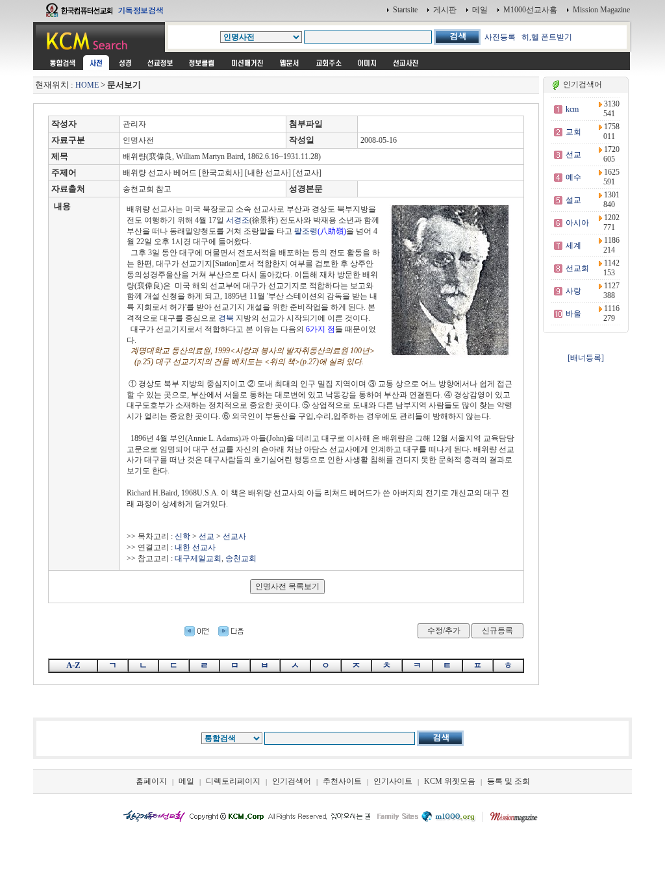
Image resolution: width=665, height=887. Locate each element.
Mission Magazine (601, 9)
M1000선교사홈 (530, 9)
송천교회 (241, 558)
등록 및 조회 (508, 781)
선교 (206, 536)
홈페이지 (151, 781)
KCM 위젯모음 (449, 781)
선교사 (234, 536)
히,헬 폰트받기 (546, 37)
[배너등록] (586, 357)
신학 (182, 536)
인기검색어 (291, 781)
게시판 (445, 9)
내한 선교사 (195, 547)
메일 (480, 9)
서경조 (237, 220)
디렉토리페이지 (233, 781)
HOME (87, 85)
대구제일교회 (198, 558)
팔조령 (306, 231)
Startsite (405, 9)
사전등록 (500, 37)
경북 (226, 318)
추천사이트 (342, 781)
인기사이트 (392, 781)
